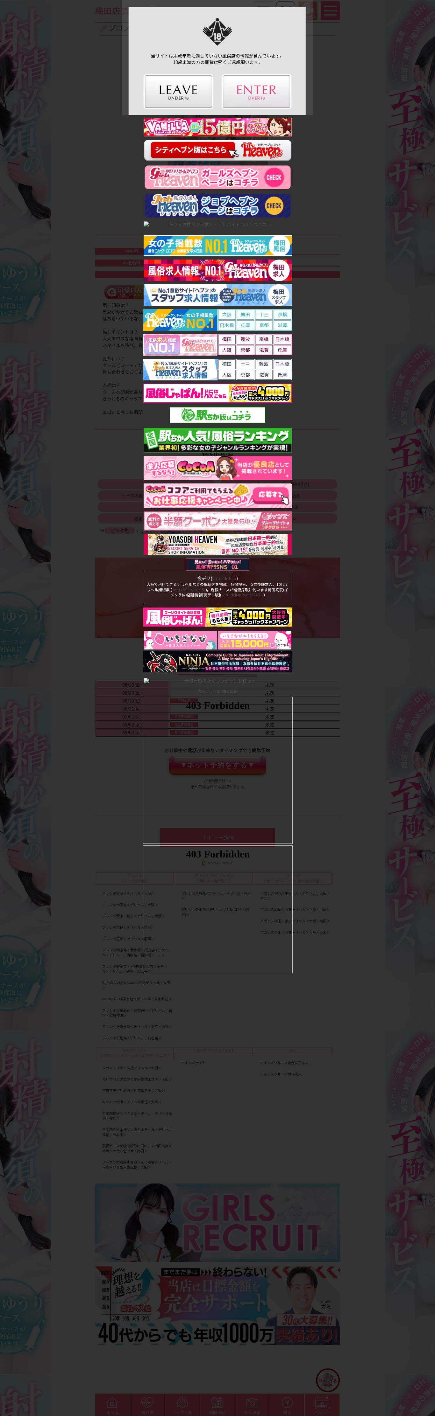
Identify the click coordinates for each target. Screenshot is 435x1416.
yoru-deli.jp (224, 578)
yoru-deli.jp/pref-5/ (189, 589)
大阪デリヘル (208, 691)
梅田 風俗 (229, 691)
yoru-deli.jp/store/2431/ (242, 594)
